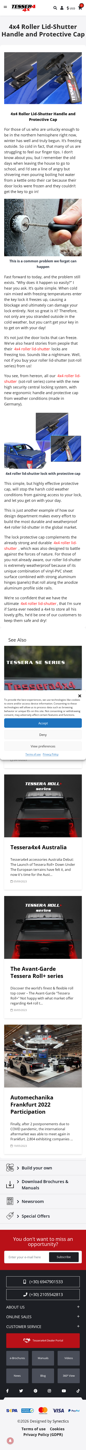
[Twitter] (21, 1391)
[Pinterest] (35, 1391)
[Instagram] (49, 1391)
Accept (43, 723)
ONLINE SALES (19, 1317)
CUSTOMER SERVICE (23, 1326)
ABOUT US (15, 1307)
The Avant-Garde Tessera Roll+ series (36, 972)
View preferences (43, 746)
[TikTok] (78, 1391)
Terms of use (33, 754)
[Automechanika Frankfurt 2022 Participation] (43, 1056)
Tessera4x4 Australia (38, 847)
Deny (43, 735)
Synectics (61, 1421)
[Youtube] (64, 1391)
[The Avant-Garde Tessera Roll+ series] (43, 927)
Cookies (57, 1428)
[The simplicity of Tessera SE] (43, 677)
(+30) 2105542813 (46, 1294)
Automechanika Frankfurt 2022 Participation (31, 1104)
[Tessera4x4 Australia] (43, 805)
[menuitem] (55, 8)
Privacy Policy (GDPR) (43, 1434)
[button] (80, 695)
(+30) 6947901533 (46, 1281)
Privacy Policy (50, 754)
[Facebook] (7, 1391)
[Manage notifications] (10, 1440)
